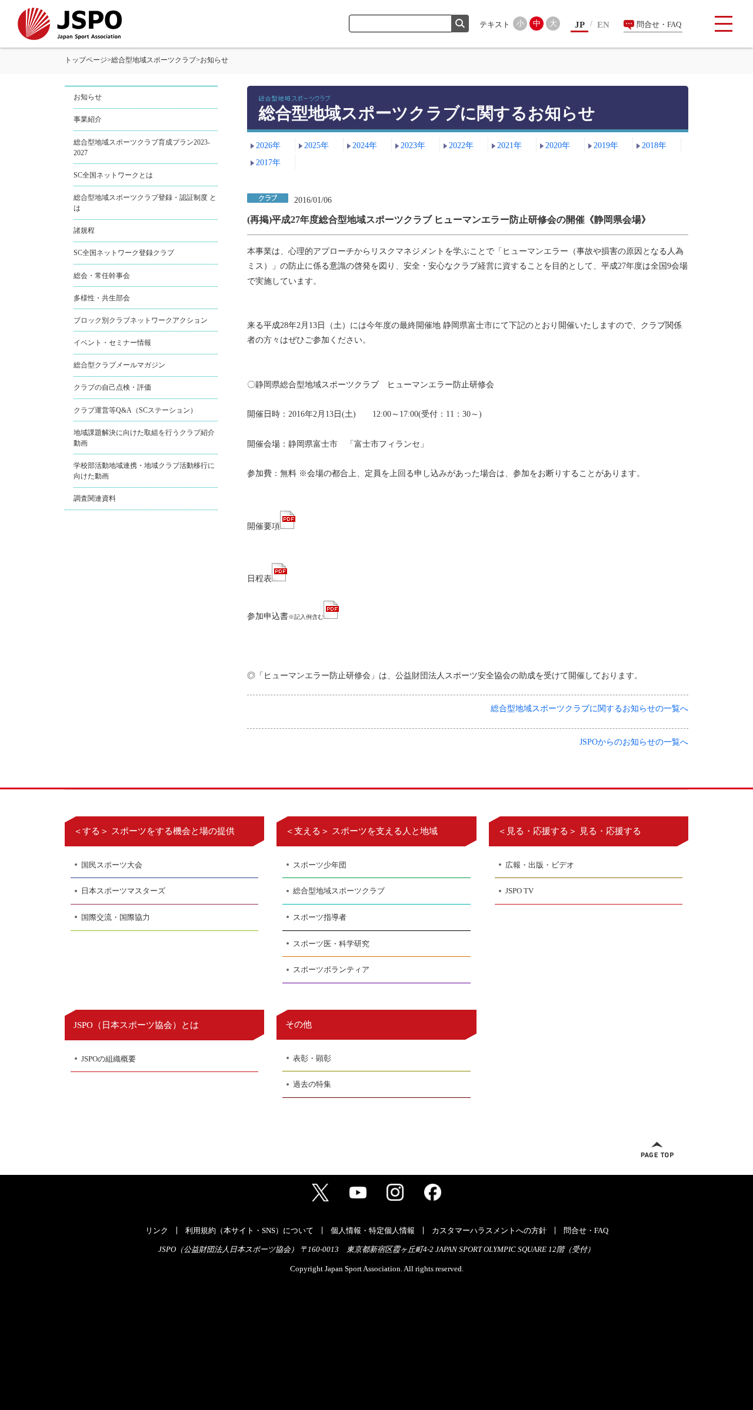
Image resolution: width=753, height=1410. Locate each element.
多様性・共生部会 (102, 298)
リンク (156, 1230)
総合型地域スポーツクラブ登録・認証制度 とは (145, 202)
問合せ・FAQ (659, 24)
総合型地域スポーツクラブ (153, 60)
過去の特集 (312, 1084)
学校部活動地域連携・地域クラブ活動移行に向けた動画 (144, 470)
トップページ (86, 60)
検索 (460, 23)
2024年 (364, 145)
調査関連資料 (95, 498)
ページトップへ (657, 1149)
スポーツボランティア (331, 969)
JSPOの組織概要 (108, 1058)
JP (580, 24)
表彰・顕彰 (312, 1058)
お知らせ (88, 97)
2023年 (413, 145)
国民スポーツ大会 (111, 864)
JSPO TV (519, 890)
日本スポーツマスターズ (123, 890)
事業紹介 (88, 119)
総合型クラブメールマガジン (119, 365)
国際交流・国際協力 (115, 917)
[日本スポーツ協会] (70, 24)
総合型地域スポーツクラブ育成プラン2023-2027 (142, 147)
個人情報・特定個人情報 (373, 1230)
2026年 (268, 145)
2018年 (654, 145)
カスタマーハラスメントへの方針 (489, 1230)
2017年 (268, 162)
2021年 (509, 145)
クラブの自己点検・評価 (112, 387)
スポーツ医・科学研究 (331, 943)
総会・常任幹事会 (102, 276)
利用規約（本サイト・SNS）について (249, 1230)
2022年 (461, 145)
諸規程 (84, 230)
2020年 (557, 145)
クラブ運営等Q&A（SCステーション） (135, 410)
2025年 (316, 145)
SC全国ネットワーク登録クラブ (124, 253)
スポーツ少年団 (319, 864)
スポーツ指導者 (319, 917)
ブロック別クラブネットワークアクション (141, 320)
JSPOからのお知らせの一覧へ (633, 742)
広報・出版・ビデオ (539, 864)
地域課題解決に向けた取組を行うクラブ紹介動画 (144, 437)
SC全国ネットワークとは (113, 175)
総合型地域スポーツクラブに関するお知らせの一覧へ (589, 708)
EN (603, 24)
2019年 (606, 145)
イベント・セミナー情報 (112, 343)
